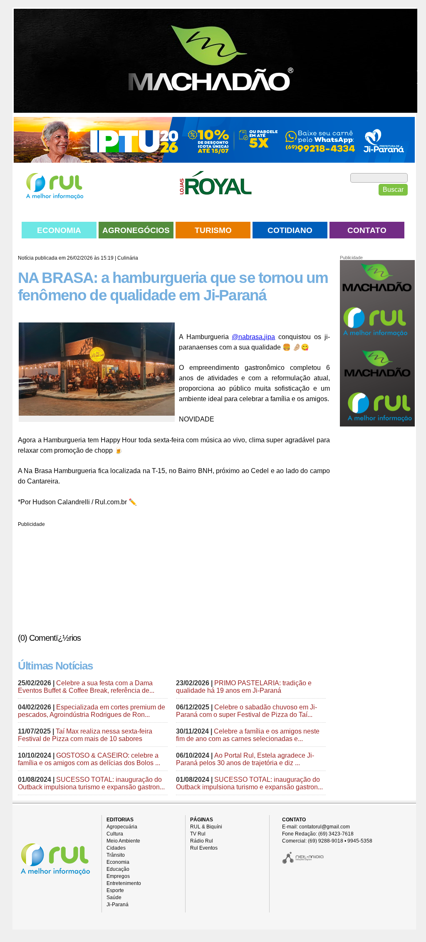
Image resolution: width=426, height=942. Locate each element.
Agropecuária (121, 827)
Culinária (127, 258)
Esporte (115, 890)
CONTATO (366, 230)
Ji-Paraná (117, 904)
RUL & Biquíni (206, 827)
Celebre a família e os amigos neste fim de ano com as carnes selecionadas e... (248, 735)
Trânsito (115, 855)
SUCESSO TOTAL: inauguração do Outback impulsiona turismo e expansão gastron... (91, 783)
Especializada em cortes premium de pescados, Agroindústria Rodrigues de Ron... (91, 711)
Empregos (118, 876)
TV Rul (198, 834)
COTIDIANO (289, 230)
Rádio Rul (201, 841)
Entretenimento (123, 883)
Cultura (114, 834)
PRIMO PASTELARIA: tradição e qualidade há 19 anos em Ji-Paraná (244, 686)
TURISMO (213, 230)
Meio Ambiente (123, 841)
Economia (117, 862)
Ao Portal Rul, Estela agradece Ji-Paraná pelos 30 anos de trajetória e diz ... (245, 759)
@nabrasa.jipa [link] (253, 336)
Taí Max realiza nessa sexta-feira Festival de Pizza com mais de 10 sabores (85, 735)
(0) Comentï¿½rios (49, 637)
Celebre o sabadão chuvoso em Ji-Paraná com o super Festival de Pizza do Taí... (246, 711)
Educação (117, 869)
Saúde (113, 897)
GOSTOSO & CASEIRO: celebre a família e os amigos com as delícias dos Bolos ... (89, 759)
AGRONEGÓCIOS (136, 230)
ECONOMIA (59, 230)
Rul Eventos (204, 848)
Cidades (116, 848)
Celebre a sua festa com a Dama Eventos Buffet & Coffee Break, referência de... (86, 686)
